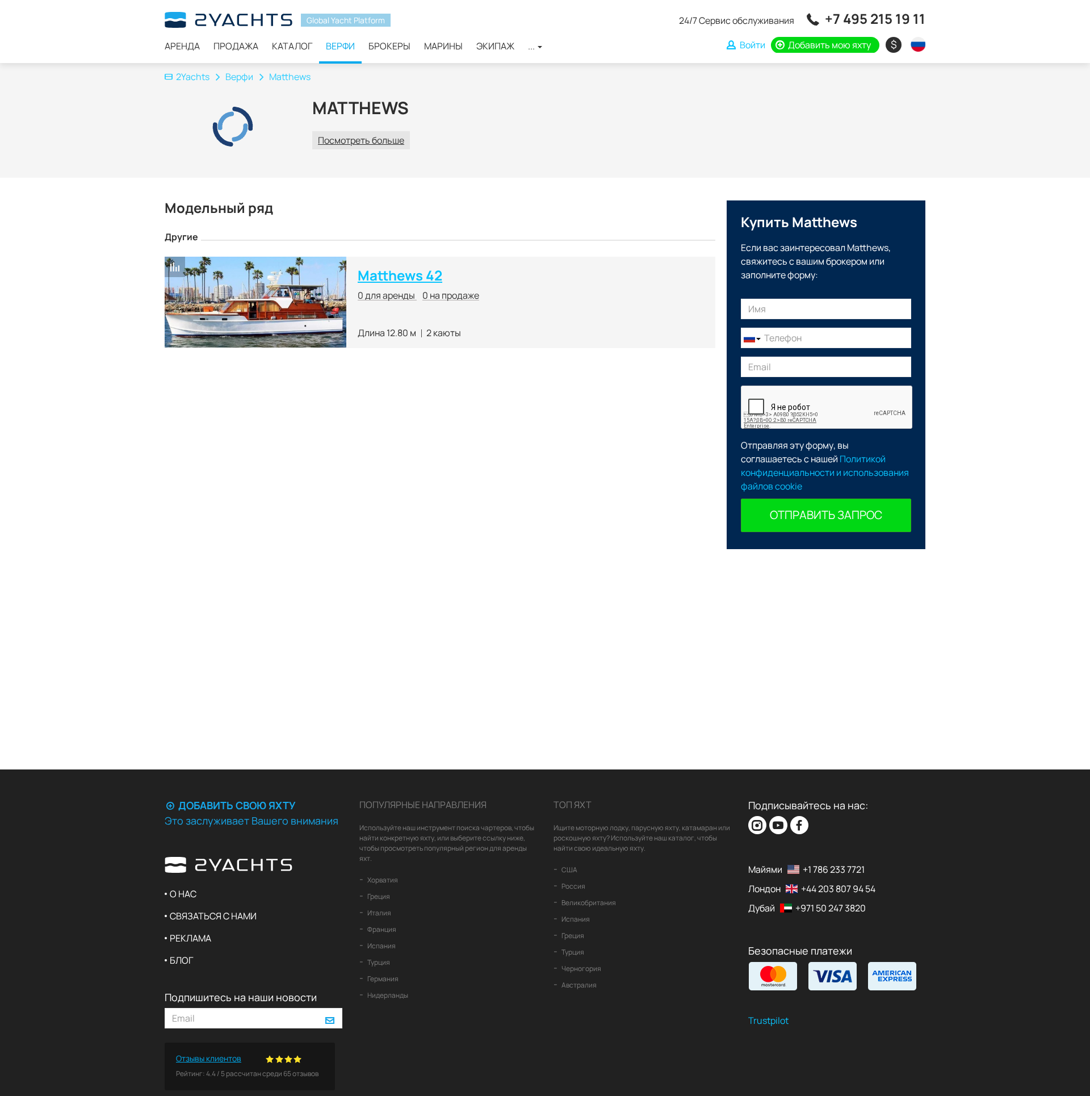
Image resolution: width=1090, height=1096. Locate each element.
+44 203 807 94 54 (838, 888)
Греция (378, 896)
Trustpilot (768, 1020)
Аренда (182, 46)
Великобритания (588, 902)
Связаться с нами (213, 916)
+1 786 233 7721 (834, 869)
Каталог (292, 46)
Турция (378, 962)
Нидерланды (387, 995)
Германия (382, 979)
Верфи (340, 46)
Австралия (578, 985)
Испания (381, 946)
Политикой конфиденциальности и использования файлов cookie (825, 472)
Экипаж (495, 46)
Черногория (580, 968)
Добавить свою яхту (235, 805)
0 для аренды (387, 295)
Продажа (235, 46)
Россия (572, 886)
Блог (181, 960)
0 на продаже (450, 295)
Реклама (190, 938)
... (532, 46)
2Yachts (192, 76)
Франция (381, 929)
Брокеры (389, 46)
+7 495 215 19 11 (875, 18)
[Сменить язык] (915, 44)
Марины (443, 46)
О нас (183, 894)
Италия (378, 913)
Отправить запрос (826, 514)
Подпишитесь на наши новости (241, 997)
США (568, 870)
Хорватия (382, 880)
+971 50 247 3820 (830, 908)
